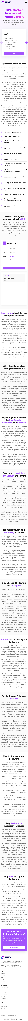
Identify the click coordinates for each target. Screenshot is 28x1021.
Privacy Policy (4, 981)
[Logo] (6, 2)
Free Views (3, 998)
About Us (3, 973)
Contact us (3, 1004)
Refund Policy (4, 1008)
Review (4, 259)
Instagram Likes (4, 989)
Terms (2, 979)
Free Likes (3, 996)
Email (4, 252)
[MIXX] (6, 957)
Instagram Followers (5, 987)
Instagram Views (4, 990)
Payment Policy (4, 1010)
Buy (14, 53)
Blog (2, 977)
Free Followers (4, 994)
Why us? (3, 975)
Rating (4, 256)
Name (4, 248)
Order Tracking (4, 1006)
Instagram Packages (5, 992)
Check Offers (14, 947)
